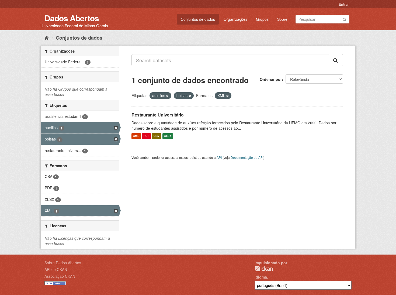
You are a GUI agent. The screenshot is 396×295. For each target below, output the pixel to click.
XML (136, 136)
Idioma (261, 277)
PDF (146, 136)
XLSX (167, 136)
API (219, 157)
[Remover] (167, 96)
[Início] (46, 37)
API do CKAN (55, 269)
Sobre (282, 19)
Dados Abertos (71, 18)
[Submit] (344, 18)
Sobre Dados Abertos (62, 262)
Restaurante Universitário (157, 115)
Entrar (344, 4)
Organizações (235, 19)
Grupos (262, 19)
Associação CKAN (59, 276)
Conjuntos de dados (198, 19)
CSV (156, 136)
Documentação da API (247, 157)
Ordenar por (271, 79)
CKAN (264, 269)
